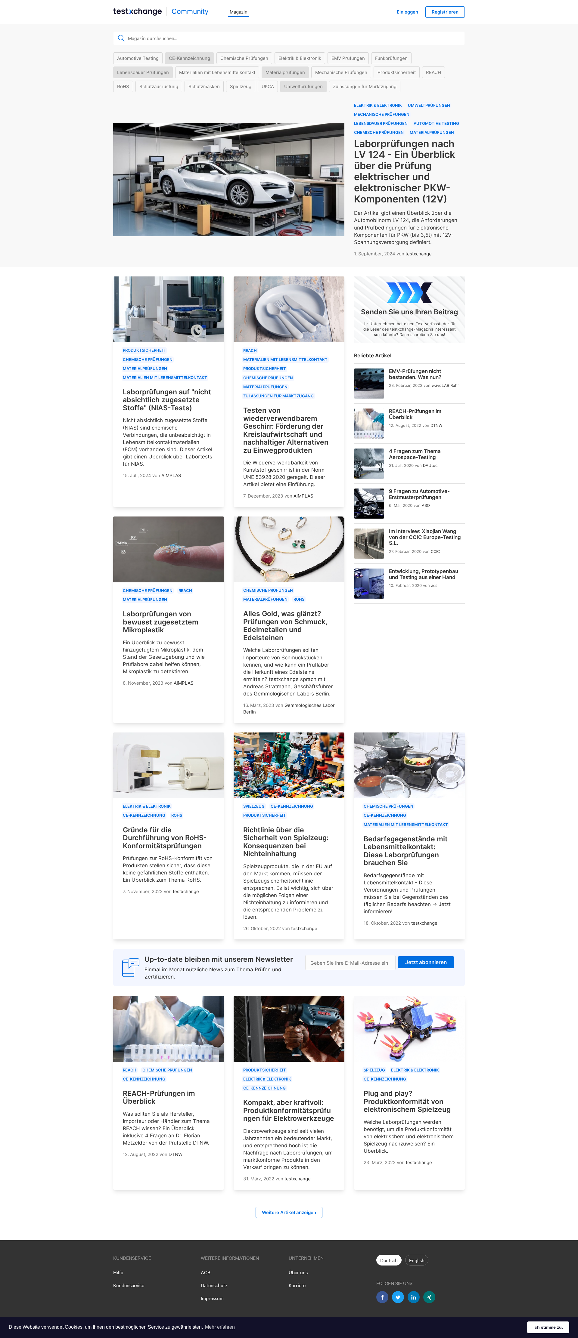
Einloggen (407, 12)
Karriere (297, 1285)
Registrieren (445, 12)
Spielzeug (240, 86)
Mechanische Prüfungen (341, 72)
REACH (433, 72)
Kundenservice (128, 1285)
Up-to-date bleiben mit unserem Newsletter (218, 959)
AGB (205, 1272)
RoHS (123, 86)
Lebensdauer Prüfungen (143, 72)
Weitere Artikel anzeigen (289, 1212)
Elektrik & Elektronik (299, 58)
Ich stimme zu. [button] (548, 1327)
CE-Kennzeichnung (189, 58)
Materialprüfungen (285, 72)
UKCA (268, 86)
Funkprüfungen (391, 58)
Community (190, 11)
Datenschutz (214, 1285)
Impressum (212, 1298)
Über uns (298, 1272)
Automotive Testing (138, 58)
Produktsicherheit (397, 72)
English (416, 1260)
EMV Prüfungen (348, 58)
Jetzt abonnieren (426, 962)
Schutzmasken (204, 86)
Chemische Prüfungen (244, 58)
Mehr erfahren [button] (220, 1327)
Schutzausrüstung (158, 86)
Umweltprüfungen (303, 86)
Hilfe (118, 1272)
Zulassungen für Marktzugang (364, 86)
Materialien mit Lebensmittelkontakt (217, 72)
